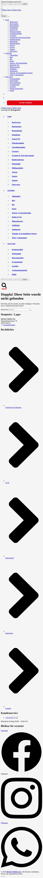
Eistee (12, 61)
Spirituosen (14, 71)
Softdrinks (13, 69)
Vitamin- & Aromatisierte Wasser (21, 73)
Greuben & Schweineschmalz (20, 37)
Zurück (4, 16)
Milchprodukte (15, 43)
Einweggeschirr (15, 83)
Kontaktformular (9, 325)
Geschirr (13, 87)
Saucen (12, 45)
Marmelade (14, 41)
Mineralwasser (15, 67)
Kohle (12, 90)
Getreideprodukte (16, 34)
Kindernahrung (15, 39)
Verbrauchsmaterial (16, 89)
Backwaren (14, 22)
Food (7, 20)
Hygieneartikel (15, 79)
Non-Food (9, 77)
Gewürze (13, 36)
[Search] (2, 12)
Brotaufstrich (14, 26)
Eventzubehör (14, 85)
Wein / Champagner (17, 75)
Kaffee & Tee (14, 65)
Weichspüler (14, 81)
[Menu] (2, 8)
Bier (11, 57)
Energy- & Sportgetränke (18, 63)
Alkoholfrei (14, 55)
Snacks (12, 47)
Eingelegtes (14, 28)
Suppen (12, 49)
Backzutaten (14, 24)
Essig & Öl (13, 30)
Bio (11, 59)
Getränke (8, 53)
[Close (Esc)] (2, 876)
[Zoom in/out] (4, 876)
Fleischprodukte (15, 32)
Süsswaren (13, 51)
